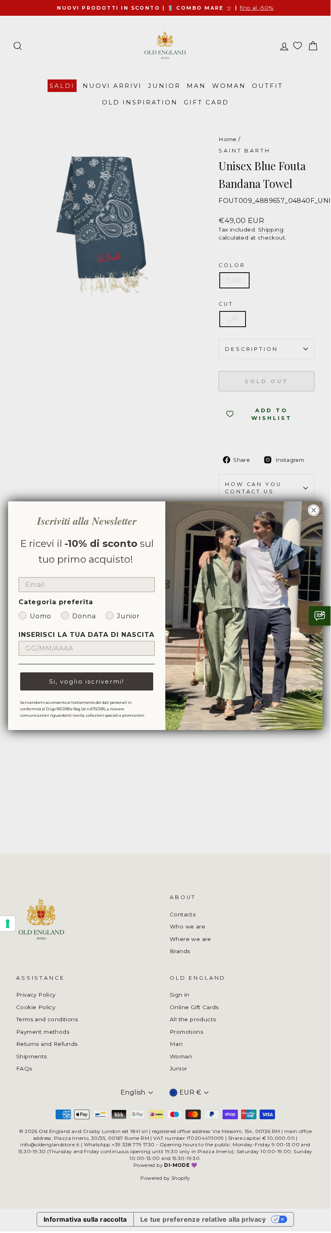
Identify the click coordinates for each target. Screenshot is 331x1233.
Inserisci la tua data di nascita (86, 634)
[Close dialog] (314, 510)
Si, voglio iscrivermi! (86, 681)
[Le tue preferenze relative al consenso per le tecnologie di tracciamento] (7, 923)
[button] (320, 616)
